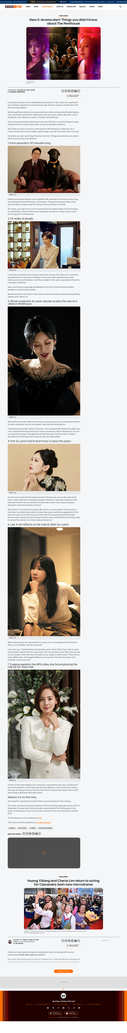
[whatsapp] (72, 91)
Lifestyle (59, 7)
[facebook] (62, 91)
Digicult (82, 7)
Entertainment (47, 7)
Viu (40, 818)
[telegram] (69, 91)
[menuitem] (28, 6)
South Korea (22, 828)
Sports (92, 7)
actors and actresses (45, 828)
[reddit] (75, 91)
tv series (32, 828)
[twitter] (66, 91)
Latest (28, 7)
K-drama (12, 828)
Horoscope (71, 7)
